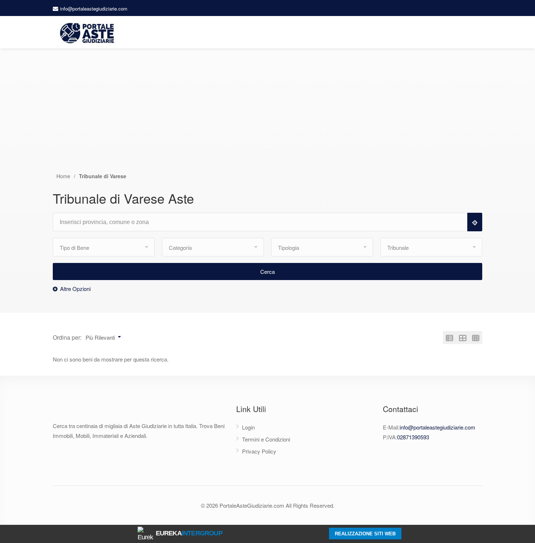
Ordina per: (67, 337)
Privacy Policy (259, 451)
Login (248, 427)
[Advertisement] (267, 117)
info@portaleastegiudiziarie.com (93, 8)
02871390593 (413, 437)
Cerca (267, 271)
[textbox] (263, 222)
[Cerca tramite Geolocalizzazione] (474, 222)
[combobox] (263, 222)
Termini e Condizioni (266, 439)
